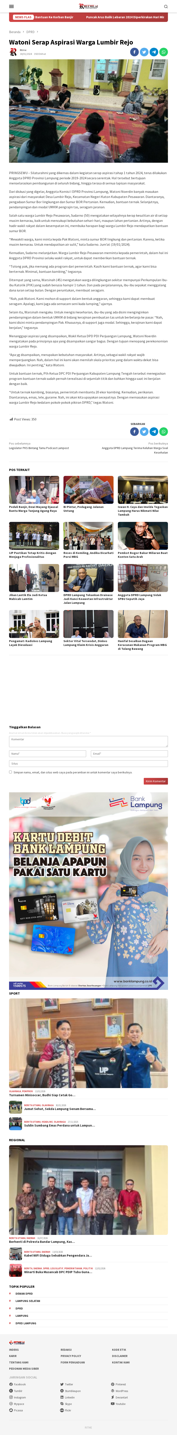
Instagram (20, 1397)
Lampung (22, 1316)
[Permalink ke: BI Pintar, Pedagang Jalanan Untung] (88, 490)
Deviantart (122, 1397)
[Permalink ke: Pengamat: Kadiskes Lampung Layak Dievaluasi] (34, 624)
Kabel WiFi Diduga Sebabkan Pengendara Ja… (58, 1255)
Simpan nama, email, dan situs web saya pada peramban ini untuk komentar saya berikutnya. (73, 772)
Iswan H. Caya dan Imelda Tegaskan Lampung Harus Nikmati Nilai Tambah (143, 511)
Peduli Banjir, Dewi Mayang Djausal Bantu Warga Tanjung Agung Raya (33, 509)
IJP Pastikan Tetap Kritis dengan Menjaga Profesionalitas (32, 555)
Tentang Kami (18, 1362)
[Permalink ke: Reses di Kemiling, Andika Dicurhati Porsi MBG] (88, 536)
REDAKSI (66, 1350)
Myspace (19, 1404)
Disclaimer (120, 1356)
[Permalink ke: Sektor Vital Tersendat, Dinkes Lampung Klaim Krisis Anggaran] (88, 624)
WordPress (122, 1391)
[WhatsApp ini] (163, 52)
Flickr (68, 1410)
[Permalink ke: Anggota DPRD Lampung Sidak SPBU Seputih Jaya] (143, 578)
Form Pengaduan (73, 1362)
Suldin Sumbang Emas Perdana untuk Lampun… (59, 1125)
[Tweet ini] (144, 52)
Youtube (120, 1404)
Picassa (18, 1410)
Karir (13, 1356)
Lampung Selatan (28, 1301)
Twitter (69, 1384)
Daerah (31, 1238)
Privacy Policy (71, 1356)
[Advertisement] (88, 688)
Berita (28, 1268)
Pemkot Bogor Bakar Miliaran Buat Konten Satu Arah (143, 555)
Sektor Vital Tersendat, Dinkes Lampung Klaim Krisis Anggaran (85, 643)
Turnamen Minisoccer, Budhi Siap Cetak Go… (42, 1095)
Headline (47, 1121)
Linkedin (70, 1397)
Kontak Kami (121, 1362)
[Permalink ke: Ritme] (13, 52)
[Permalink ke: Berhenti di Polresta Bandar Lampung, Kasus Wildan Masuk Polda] (88, 1190)
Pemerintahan (73, 1268)
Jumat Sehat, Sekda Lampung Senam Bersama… (60, 1109)
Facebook (20, 1384)
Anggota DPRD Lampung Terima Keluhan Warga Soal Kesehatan (135, 448)
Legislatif (56, 1268)
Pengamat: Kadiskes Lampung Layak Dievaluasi (30, 643)
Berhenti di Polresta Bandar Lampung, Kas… (42, 1242)
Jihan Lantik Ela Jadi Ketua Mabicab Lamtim (28, 597)
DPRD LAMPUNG (26, 1323)
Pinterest (121, 1384)
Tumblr (18, 1391)
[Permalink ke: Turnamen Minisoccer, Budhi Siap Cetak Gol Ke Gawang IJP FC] (88, 1043)
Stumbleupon (73, 1391)
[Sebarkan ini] (134, 52)
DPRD (46, 1268)
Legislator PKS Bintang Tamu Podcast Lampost (39, 446)
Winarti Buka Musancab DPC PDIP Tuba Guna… (58, 1272)
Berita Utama (32, 1105)
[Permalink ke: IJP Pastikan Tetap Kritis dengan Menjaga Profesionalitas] (34, 536)
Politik (88, 1268)
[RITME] (88, 6)
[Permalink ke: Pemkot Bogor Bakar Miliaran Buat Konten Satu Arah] (143, 536)
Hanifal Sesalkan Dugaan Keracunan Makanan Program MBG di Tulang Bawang (142, 645)
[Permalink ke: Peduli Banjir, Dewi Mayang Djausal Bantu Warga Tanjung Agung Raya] (34, 490)
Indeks (14, 1350)
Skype (68, 1404)
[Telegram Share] (154, 52)
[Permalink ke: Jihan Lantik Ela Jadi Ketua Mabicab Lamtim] (34, 578)
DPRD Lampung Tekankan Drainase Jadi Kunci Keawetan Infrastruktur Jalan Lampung (88, 599)
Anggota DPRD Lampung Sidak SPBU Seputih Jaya (139, 597)
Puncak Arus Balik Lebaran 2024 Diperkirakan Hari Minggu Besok (91, 17)
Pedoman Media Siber (24, 1369)
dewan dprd (24, 1293)
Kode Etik (119, 1350)
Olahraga (15, 1091)
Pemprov (27, 1091)
